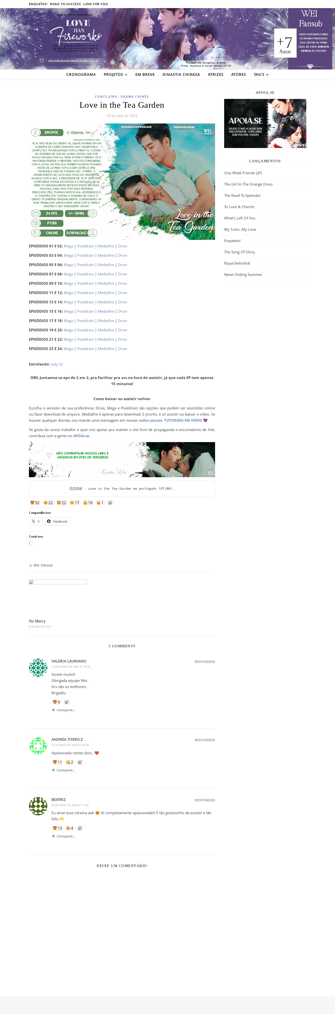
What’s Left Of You (239, 218)
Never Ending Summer (243, 274)
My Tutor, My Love (240, 229)
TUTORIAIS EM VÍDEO (183, 420)
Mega (68, 245)
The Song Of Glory (239, 251)
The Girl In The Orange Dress (248, 184)
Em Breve (145, 74)
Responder (205, 661)
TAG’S (259, 74)
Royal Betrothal (237, 263)
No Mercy (37, 621)
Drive (122, 245)
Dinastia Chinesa (181, 74)
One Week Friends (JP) (243, 172)
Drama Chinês (135, 97)
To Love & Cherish (239, 206)
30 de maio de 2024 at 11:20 (70, 805)
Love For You (95, 4)
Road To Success (65, 4)
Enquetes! (38, 4)
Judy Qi (57, 364)
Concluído (106, 97)
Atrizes (215, 74)
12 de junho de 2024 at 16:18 (71, 666)
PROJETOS (113, 74)
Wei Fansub (43, 565)
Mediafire (106, 245)
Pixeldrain (85, 245)
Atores (238, 74)
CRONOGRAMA (81, 74)
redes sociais (150, 420)
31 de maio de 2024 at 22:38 (70, 745)
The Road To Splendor (242, 195)
